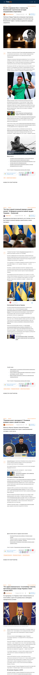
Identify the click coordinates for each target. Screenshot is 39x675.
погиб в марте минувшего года (28, 52)
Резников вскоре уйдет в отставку (17, 497)
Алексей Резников (11, 461)
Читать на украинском (32, 6)
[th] (28, 173)
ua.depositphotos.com (16, 49)
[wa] (26, 173)
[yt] (33, 173)
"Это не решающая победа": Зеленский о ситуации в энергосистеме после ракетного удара (25, 338)
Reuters (21, 464)
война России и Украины (11, 177)
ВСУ (4, 177)
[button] (4, 2)
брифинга (20, 636)
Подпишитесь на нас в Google (33, 14)
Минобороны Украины (17, 555)
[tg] (30, 173)
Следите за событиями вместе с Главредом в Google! (11, 174)
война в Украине (7, 388)
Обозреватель (10, 56)
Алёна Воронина (9, 593)
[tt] (23, 175)
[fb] (20, 175)
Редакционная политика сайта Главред (22, 169)
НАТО (18, 630)
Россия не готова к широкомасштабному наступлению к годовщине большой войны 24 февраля (20, 311)
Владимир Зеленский (24, 251)
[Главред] (9, 2)
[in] (27, 175)
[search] (35, 2)
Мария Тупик (8, 215)
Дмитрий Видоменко (10, 14)
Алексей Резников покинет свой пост (18, 489)
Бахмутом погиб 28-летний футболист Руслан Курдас (17, 130)
